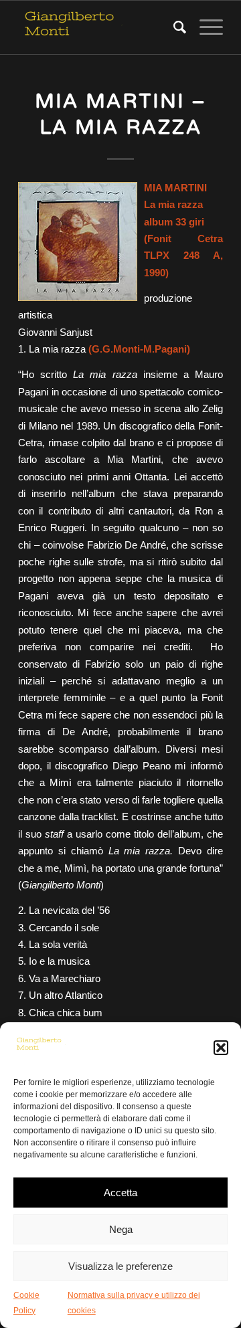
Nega (121, 1229)
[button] (221, 1047)
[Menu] (204, 27)
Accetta (120, 1192)
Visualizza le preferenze (120, 1266)
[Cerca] (173, 27)
